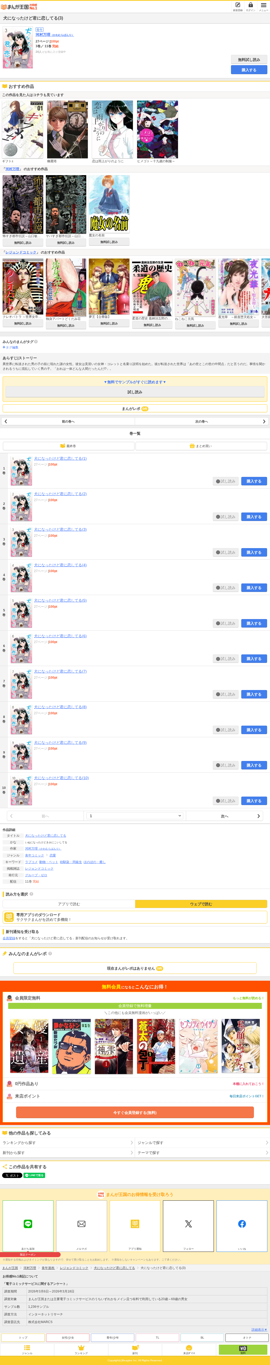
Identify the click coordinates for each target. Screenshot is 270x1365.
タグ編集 (12, 347)
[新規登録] (237, 4)
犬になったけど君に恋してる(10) (61, 778)
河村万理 (55, 34)
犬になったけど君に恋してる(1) (60, 458)
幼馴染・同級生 (71, 862)
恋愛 (53, 855)
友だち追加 (28, 1249)
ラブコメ (31, 862)
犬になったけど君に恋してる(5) (60, 600)
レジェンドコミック (21, 252)
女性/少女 (68, 1337)
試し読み (135, 392)
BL (202, 1337)
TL (157, 1337)
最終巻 (71, 446)
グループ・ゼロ (36, 875)
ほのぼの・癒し (95, 862)
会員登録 (9, 938)
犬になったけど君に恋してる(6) (60, 636)
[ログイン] (250, 4)
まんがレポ (134, 408)
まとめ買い (204, 446)
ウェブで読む (201, 904)
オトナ (247, 1337)
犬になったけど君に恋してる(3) (60, 529)
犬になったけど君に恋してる (45, 835)
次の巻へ (201, 421)
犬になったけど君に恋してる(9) (60, 742)
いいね (242, 1248)
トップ (23, 1337)
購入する (249, 70)
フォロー (188, 1248)
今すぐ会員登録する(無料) (135, 1112)
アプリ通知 (135, 1248)
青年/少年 (113, 1337)
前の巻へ (68, 421)
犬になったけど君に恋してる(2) (60, 494)
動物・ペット (48, 862)
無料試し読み (249, 60)
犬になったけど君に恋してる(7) (60, 671)
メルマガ (81, 1248)
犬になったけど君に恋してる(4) (60, 565)
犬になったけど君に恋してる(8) (60, 707)
